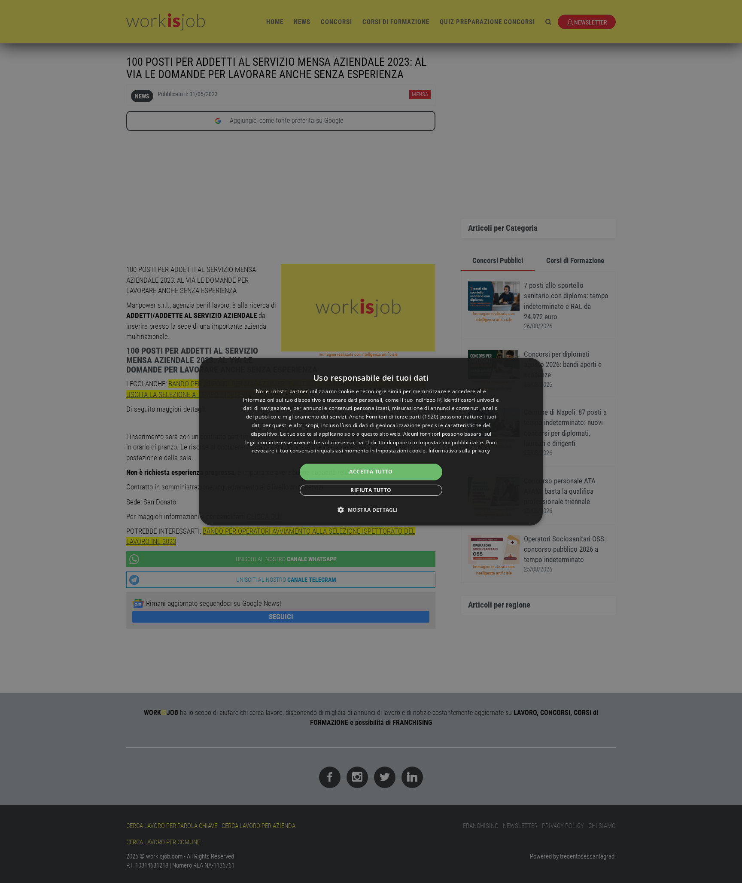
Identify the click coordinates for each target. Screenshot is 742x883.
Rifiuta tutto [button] (370, 490)
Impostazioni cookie (401, 450)
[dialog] (371, 441)
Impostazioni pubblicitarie (450, 442)
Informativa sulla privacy (459, 450)
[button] (371, 509)
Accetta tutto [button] (370, 471)
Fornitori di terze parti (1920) (402, 416)
